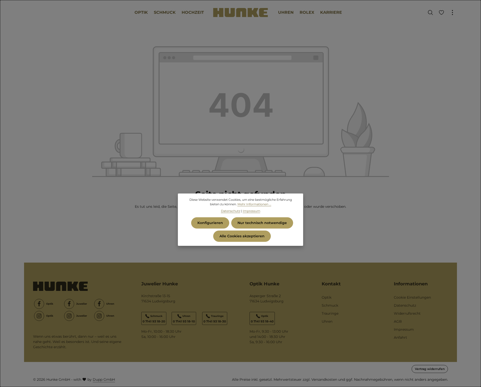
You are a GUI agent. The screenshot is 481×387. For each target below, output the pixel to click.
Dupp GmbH (104, 379)
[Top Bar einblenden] (452, 13)
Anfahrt (400, 337)
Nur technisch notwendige (262, 223)
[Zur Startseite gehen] (240, 12)
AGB (398, 321)
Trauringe (330, 313)
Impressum (404, 329)
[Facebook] (39, 304)
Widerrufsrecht (407, 313)
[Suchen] (430, 13)
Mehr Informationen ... (254, 204)
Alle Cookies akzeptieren (242, 236)
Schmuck (330, 305)
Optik (326, 297)
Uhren (327, 321)
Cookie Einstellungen (412, 297)
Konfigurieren (210, 223)
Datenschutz (405, 305)
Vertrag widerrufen (430, 369)
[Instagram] (39, 316)
